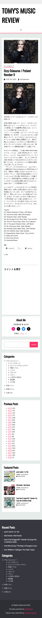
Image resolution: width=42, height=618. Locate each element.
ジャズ (12, 370)
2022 (10, 418)
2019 (9, 425)
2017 (9, 429)
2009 (10, 448)
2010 (9, 446)
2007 (10, 453)
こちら (21, 333)
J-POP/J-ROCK (15, 377)
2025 (10, 411)
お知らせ (9, 393)
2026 (10, 408)
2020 (10, 422)
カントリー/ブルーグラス (19, 365)
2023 (10, 415)
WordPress (29, 609)
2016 (9, 432)
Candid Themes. (31, 613)
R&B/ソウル (14, 368)
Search (33, 345)
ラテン (12, 375)
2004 (10, 457)
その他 (12, 382)
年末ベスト (10, 386)
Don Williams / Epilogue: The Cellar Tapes (19, 550)
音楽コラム (10, 389)
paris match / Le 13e (22, 472)
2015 (9, 434)
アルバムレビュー (12, 361)
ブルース (13, 373)
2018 (9, 427)
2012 (9, 441)
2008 (10, 450)
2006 (10, 455)
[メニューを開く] (21, 30)
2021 (9, 420)
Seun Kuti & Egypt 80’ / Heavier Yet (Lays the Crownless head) (26, 499)
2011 (9, 443)
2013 (9, 439)
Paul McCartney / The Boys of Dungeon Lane (20, 546)
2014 (9, 436)
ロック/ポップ (9, 66)
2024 (10, 413)
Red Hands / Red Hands (23, 485)
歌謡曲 (12, 380)
